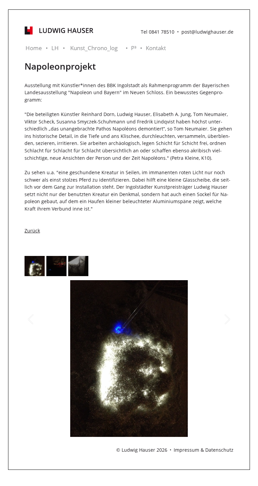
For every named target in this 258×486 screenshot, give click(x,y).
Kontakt (156, 48)
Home (34, 48)
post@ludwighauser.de (207, 32)
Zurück (32, 230)
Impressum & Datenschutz (203, 450)
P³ (133, 48)
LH (55, 48)
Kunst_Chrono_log (94, 48)
